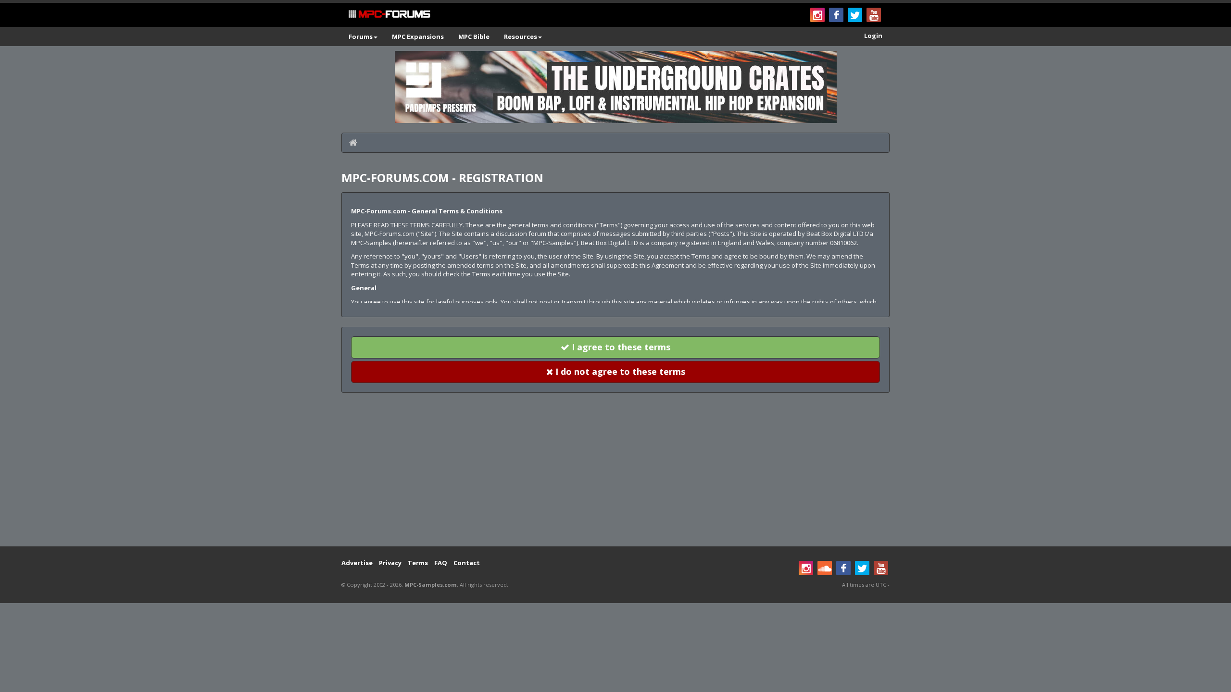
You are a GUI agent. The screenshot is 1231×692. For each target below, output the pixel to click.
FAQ (440, 562)
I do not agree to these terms (619, 371)
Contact (466, 562)
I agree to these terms (619, 347)
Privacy (390, 562)
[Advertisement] (615, 469)
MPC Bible (474, 36)
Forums (361, 36)
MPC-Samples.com (430, 584)
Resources (520, 36)
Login (873, 35)
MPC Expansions (418, 36)
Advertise (357, 562)
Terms (418, 562)
